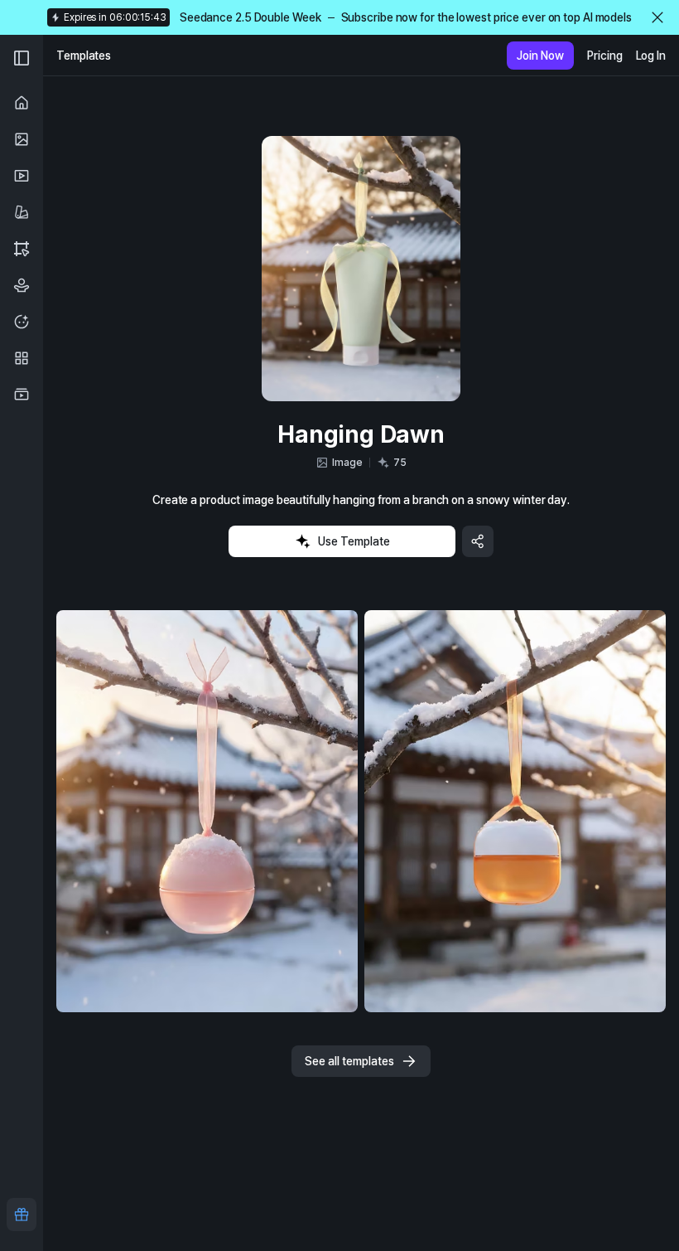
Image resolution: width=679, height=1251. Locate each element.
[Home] (21, 103)
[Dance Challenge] (21, 285)
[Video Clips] (21, 394)
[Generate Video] (21, 176)
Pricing (604, 55)
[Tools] (21, 358)
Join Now (540, 55)
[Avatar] (21, 321)
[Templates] (21, 212)
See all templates (349, 1061)
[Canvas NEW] (21, 248)
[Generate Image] (21, 139)
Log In (651, 55)
